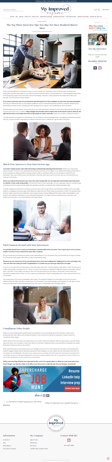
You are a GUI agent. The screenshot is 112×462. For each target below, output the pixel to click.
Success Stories (9, 449)
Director (28, 16)
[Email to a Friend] (44, 395)
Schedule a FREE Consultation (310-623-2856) (50, 1)
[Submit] (21, 9)
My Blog (33, 446)
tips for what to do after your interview (30, 364)
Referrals (7, 446)
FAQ (4, 443)
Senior (21, 16)
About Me (34, 440)
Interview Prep (71, 16)
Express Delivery (59, 16)
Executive (35, 16)
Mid (17, 16)
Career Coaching (83, 16)
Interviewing (42, 21)
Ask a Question (72, 1)
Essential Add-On (96, 16)
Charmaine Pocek (46, 31)
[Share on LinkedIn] (47, 395)
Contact (6, 440)
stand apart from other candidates (46, 101)
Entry (12, 16)
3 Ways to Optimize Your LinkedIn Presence (61, 403)
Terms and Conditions (39, 449)
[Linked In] (100, 68)
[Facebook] (95, 68)
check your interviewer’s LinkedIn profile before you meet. (39, 249)
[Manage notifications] (108, 458)
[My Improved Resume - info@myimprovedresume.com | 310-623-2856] (56, 9)
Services (33, 443)
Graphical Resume (46, 16)
